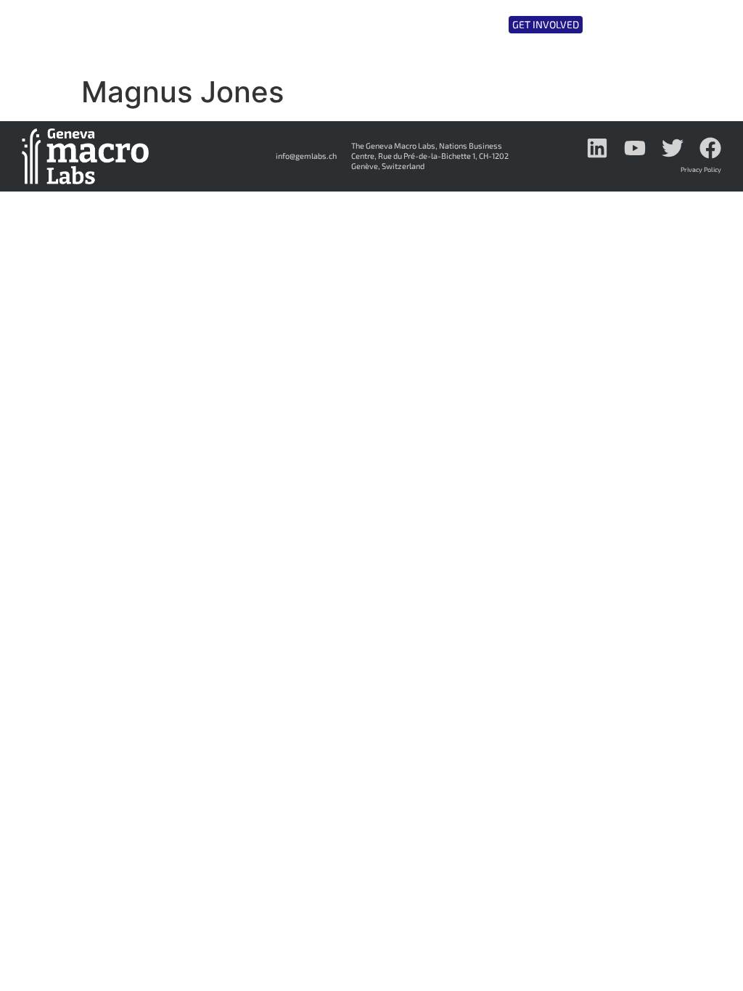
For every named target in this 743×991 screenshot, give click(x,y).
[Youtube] (635, 148)
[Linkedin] (597, 148)
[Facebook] (710, 148)
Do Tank (394, 23)
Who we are (224, 23)
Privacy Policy (701, 169)
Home (165, 23)
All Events (472, 23)
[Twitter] (673, 148)
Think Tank (314, 23)
